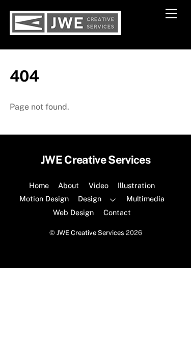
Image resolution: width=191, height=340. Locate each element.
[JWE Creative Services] (65, 30)
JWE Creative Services (90, 233)
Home (39, 185)
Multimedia (145, 198)
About (68, 185)
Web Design (73, 212)
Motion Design (44, 198)
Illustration (136, 185)
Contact (117, 212)
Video (98, 185)
